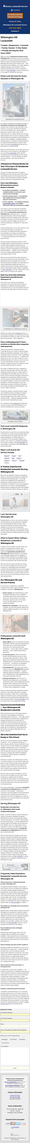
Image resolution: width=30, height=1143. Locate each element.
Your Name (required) (6, 1012)
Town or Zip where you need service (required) (13, 1030)
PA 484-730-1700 (15, 1095)
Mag (13, 458)
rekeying (18, 333)
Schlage (22, 460)
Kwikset (7, 458)
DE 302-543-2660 (15, 1097)
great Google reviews (9, 203)
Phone (2, 1024)
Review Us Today (15, 21)
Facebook (16, 10)
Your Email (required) (6, 1018)
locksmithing (14, 144)
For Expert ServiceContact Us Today (15, 16)
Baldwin (7, 456)
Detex (13, 456)
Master (19, 458)
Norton (14, 460)
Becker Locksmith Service (16, 6)
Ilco (20, 456)
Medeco (7, 460)
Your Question (4, 1046)
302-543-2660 (15, 28)
